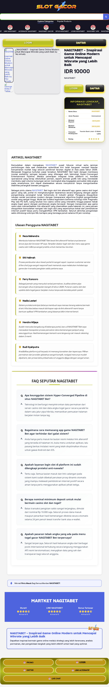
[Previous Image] (17, 71)
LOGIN (28, 42)
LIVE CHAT (56, 679)
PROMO (30, 663)
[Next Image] (58, 71)
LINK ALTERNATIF (82, 671)
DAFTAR (81, 42)
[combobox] (51, 17)
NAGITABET (51, 165)
